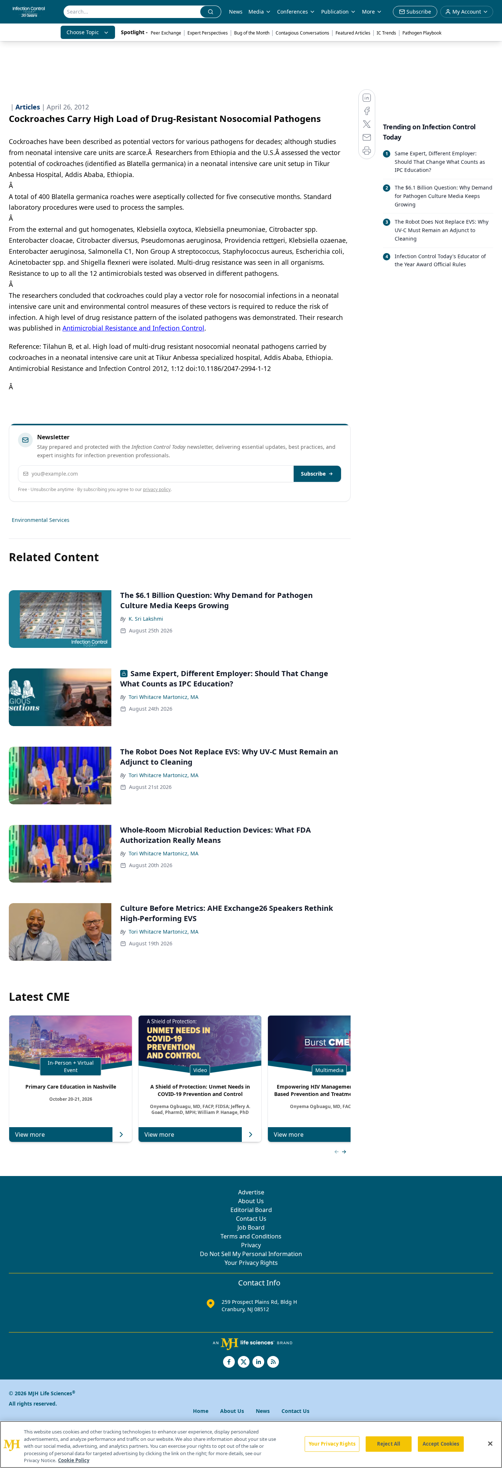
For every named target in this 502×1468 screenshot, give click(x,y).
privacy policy (157, 489)
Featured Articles (353, 33)
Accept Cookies (441, 1443)
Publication (335, 11)
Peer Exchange (166, 33)
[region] (251, 1444)
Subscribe (313, 473)
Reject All (388, 1443)
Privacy (251, 1245)
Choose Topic (83, 32)
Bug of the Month (251, 33)
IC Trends (386, 33)
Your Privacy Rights (251, 1263)
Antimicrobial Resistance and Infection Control (133, 328)
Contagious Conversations (302, 33)
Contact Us (251, 1219)
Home (200, 1410)
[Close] (490, 1444)
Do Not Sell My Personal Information (251, 1254)
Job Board (251, 1227)
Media (256, 11)
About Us (251, 1201)
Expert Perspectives (207, 33)
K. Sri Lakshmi (146, 618)
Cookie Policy (73, 1460)
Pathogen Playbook (421, 33)
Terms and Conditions (251, 1236)
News (236, 11)
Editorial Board (251, 1210)
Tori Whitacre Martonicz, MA (163, 696)
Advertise (251, 1192)
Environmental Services (40, 519)
